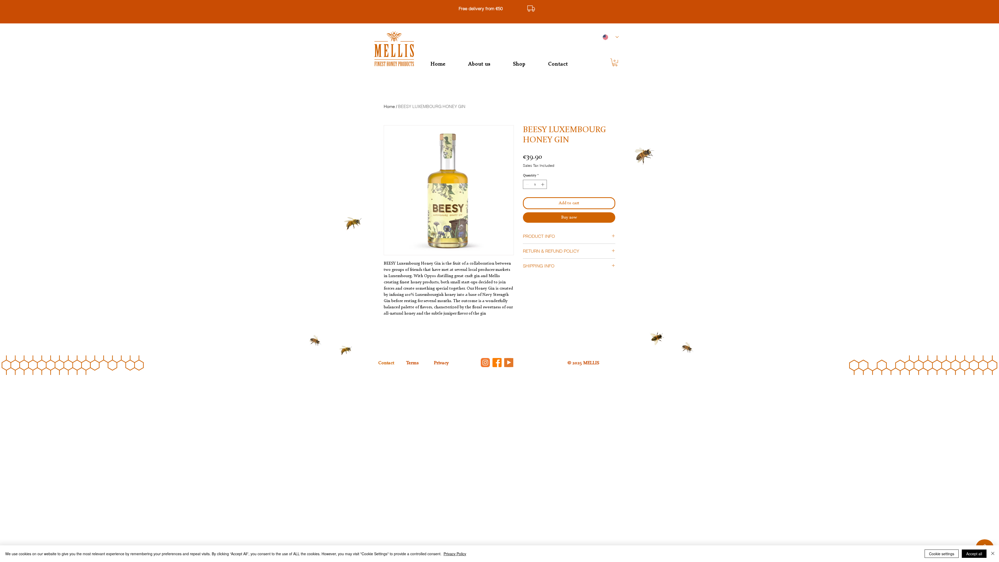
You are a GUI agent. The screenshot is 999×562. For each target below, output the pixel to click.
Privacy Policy (455, 553)
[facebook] (497, 362)
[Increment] (543, 184)
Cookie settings (941, 553)
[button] (614, 62)
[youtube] (508, 362)
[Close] (993, 554)
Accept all (974, 553)
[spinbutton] (535, 184)
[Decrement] (527, 184)
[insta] (485, 362)
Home (389, 106)
